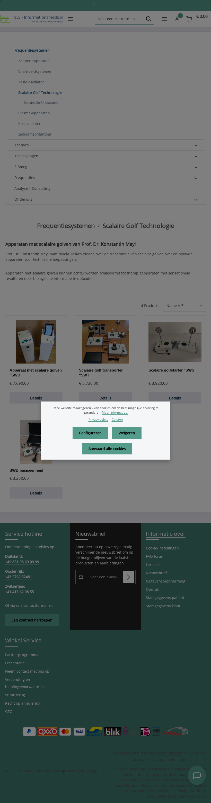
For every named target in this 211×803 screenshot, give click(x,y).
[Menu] (70, 19)
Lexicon (152, 564)
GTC (8, 711)
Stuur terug (15, 694)
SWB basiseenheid (26, 470)
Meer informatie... (115, 412)
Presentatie (15, 662)
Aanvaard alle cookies (107, 448)
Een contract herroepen (32, 620)
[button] (196, 50)
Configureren (90, 432)
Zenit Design (86, 770)
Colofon (117, 419)
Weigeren (127, 432)
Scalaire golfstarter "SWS (171, 370)
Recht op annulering (22, 703)
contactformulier (37, 605)
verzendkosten (169, 753)
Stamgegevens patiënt (165, 597)
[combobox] (119, 19)
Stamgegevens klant (163, 605)
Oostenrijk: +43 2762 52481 (18, 574)
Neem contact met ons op (27, 671)
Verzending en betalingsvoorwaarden (24, 683)
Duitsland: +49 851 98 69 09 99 (22, 559)
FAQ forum (155, 556)
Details (36, 398)
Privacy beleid (98, 419)
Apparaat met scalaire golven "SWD (36, 372)
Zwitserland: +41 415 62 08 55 (19, 589)
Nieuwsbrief (156, 572)
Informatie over (166, 533)
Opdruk (152, 589)
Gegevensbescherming (165, 581)
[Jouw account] (177, 19)
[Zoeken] (148, 19)
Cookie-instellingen (162, 548)
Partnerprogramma (21, 654)
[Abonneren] (128, 577)
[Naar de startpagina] (32, 18)
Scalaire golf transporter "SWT (101, 372)
